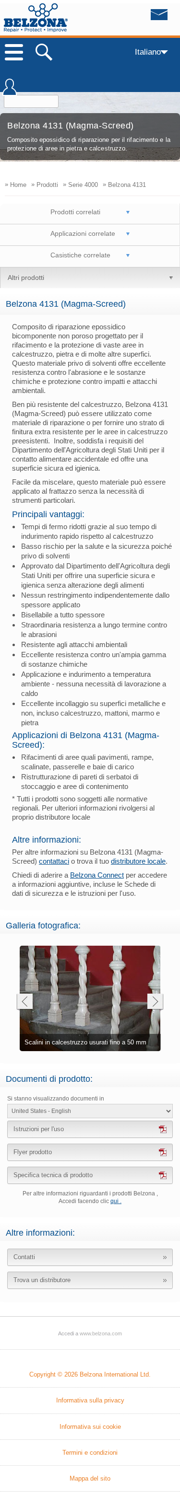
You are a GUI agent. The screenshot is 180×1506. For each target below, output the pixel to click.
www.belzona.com (36, 17)
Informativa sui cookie (90, 1426)
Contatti (24, 1257)
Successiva (155, 1002)
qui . (115, 1201)
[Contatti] (139, 17)
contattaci (54, 861)
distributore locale (138, 861)
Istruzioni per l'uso (38, 1129)
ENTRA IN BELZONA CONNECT (9, 91)
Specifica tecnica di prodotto (53, 1175)
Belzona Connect (97, 875)
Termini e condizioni (90, 1452)
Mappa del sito (90, 1478)
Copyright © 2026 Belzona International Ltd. (90, 1374)
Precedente (24, 1002)
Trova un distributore (42, 1280)
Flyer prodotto (32, 1152)
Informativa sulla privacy (90, 1400)
